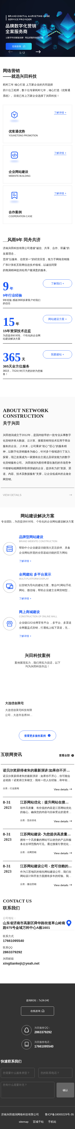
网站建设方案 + (57, 319)
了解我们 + (57, 283)
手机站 (52, 1121)
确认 (65, 1090)
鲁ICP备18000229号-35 (59, 1114)
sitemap (23, 1121)
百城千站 (38, 1121)
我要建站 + (57, 354)
